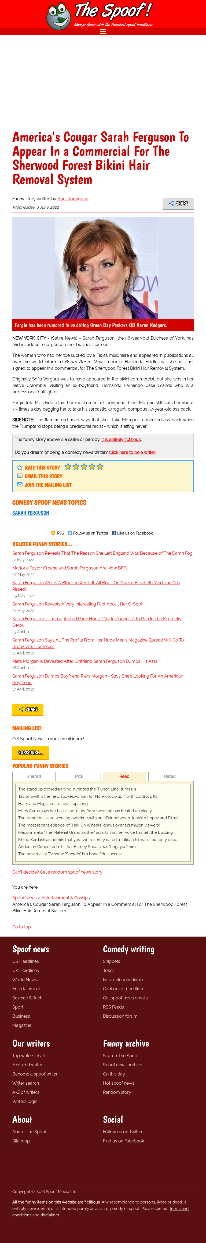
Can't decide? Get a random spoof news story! (58, 872)
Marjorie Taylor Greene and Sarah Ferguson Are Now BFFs (70, 568)
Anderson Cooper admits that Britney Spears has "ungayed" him (77, 846)
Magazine (21, 1025)
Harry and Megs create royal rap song (53, 803)
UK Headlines (25, 970)
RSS (60, 533)
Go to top (21, 926)
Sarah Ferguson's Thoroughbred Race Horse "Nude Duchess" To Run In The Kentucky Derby (97, 622)
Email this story (43, 476)
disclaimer (50, 1215)
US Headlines (25, 961)
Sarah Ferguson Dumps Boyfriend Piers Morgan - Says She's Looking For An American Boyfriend (97, 679)
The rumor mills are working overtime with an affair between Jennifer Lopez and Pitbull (98, 817)
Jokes (109, 970)
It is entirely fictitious (121, 439)
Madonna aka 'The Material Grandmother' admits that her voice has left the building (95, 832)
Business (21, 1016)
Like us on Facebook (135, 533)
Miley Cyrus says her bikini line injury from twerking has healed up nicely (85, 811)
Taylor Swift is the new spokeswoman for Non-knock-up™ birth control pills (87, 796)
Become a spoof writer (35, 1074)
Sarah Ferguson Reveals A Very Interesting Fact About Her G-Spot (77, 604)
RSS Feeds (113, 1007)
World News (24, 979)
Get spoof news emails (125, 997)
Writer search (25, 1083)
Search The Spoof (121, 1055)
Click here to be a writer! (132, 452)
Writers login (24, 1101)
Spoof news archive (122, 1064)
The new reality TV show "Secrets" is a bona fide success (70, 854)
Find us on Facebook (123, 1141)
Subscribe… (30, 753)
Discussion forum (120, 1016)
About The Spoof (29, 1131)
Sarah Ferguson (30, 513)
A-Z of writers (25, 1092)
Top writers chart (29, 1055)
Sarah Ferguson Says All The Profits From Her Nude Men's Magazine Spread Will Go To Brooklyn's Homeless (98, 643)
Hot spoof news (118, 1083)
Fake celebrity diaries (123, 979)
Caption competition (123, 988)
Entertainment (26, 988)
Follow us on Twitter (90, 533)
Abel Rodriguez (72, 198)
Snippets (111, 961)
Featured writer (27, 1064)
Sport (17, 1007)
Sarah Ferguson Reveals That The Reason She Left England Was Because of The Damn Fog (102, 553)
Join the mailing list (48, 485)
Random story (117, 1092)
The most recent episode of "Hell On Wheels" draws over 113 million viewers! (89, 825)
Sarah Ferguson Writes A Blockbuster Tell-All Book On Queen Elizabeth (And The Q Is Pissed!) (96, 586)
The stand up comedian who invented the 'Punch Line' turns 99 (77, 789)
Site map (21, 1141)
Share (182, 203)
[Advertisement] (103, 82)
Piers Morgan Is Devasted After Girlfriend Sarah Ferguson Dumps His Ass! (84, 661)
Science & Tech (27, 997)
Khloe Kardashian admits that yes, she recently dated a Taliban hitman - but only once (97, 839)
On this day (114, 1074)
